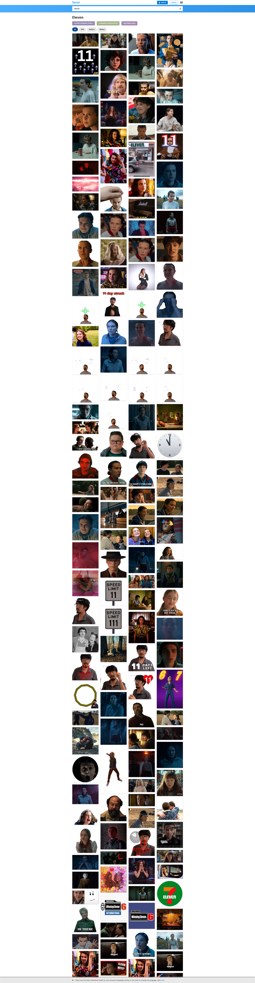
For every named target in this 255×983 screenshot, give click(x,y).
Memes (102, 29)
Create (163, 2)
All (75, 29)
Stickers (92, 29)
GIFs (82, 29)
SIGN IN (173, 2)
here (162, 980)
